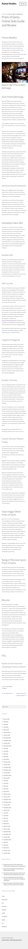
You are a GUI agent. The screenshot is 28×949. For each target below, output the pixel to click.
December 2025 (7, 737)
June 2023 (6, 815)
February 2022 (7, 850)
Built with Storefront (16, 940)
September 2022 (7, 839)
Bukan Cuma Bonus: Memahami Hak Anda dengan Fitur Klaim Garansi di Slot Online (14, 883)
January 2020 (7, 853)
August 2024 (6, 778)
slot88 (3, 913)
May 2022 (6, 842)
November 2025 (7, 740)
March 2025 (6, 759)
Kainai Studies (9, 3)
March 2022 (6, 847)
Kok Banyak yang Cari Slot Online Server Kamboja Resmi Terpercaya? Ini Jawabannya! (14, 865)
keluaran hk (4, 899)
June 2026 (6, 721)
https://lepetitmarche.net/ (9, 320)
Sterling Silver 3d (8, 693)
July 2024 (6, 780)
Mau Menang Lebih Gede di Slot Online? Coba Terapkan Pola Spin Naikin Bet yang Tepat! (14, 873)
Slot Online (9, 686)
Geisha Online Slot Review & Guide (21, 694)
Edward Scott (19, 14)
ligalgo (3, 919)
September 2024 (7, 775)
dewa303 (4, 909)
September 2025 (7, 745)
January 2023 (7, 829)
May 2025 (6, 754)
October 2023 (7, 804)
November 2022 (7, 834)
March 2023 (6, 823)
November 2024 (7, 770)
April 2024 (6, 788)
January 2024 (7, 796)
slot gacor (4, 906)
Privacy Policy (5, 940)
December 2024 (7, 767)
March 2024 (6, 791)
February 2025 (7, 762)
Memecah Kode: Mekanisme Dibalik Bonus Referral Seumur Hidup (14, 869)
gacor (5, 688)
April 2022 (6, 845)
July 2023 (6, 812)
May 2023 (6, 818)
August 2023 (6, 810)
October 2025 (7, 743)
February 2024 (7, 794)
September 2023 (7, 807)
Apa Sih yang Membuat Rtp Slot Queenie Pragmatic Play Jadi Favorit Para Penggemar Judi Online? (14, 878)
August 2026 (6, 719)
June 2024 (6, 783)
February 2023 (7, 826)
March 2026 (6, 729)
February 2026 (7, 732)
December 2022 (7, 831)
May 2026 (6, 724)
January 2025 (7, 764)
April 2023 (6, 821)
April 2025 (6, 756)
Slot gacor (4, 926)
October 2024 (7, 772)
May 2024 (6, 786)
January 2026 (7, 735)
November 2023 (7, 802)
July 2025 (6, 748)
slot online (4, 916)
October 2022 (7, 837)
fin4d (3, 896)
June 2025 (6, 751)
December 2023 (7, 799)
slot (3, 903)
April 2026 (6, 727)
